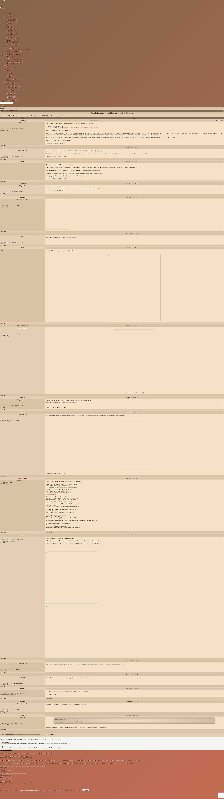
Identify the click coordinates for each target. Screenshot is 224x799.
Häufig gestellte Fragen (6, 770)
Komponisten (10, 24)
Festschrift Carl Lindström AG (15, 43)
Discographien (11, 29)
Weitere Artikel (11, 90)
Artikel (8, 15)
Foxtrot (9, 71)
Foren (5, 12)
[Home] (2, 8)
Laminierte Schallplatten (13, 30)
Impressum (26, 766)
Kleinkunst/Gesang (12, 19)
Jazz (5, 82)
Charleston (10, 73)
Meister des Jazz (11, 87)
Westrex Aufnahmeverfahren (15, 62)
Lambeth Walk (11, 78)
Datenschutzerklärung (6, 778)
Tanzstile (6, 65)
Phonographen (11, 47)
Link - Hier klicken (66, 130)
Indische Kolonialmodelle (14, 51)
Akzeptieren (85, 790)
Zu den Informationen (6, 749)
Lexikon (9, 16)
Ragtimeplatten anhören (13, 86)
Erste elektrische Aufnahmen (15, 61)
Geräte (5, 45)
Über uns (3, 740)
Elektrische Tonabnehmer (14, 64)
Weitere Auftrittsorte (12, 100)
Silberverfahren (11, 31)
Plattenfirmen (7, 26)
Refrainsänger (13, 110)
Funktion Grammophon (13, 57)
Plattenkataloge (11, 37)
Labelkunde (10, 27)
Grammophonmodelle (13, 48)
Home (5, 10)
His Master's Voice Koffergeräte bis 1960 (18, 50)
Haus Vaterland (11, 97)
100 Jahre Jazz (11, 83)
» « (29, 790)
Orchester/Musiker (12, 20)
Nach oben (3, 145)
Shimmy (9, 72)
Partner (2, 780)
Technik (6, 55)
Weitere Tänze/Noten (13, 80)
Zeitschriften (10, 40)
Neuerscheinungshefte (13, 38)
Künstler (6, 17)
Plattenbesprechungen (13, 44)
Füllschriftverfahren (12, 33)
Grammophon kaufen (6, 781)
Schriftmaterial (7, 36)
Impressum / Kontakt (5, 777)
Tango (8, 69)
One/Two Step (11, 68)
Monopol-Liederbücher (13, 79)
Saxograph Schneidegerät (14, 54)
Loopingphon (10, 52)
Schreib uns (4, 745)
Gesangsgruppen (12, 22)
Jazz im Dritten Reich (13, 89)
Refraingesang (11, 23)
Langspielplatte (11, 34)
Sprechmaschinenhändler (14, 41)
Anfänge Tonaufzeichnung (14, 59)
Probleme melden (5, 774)
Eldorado (9, 94)
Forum (9, 13)
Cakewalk (9, 66)
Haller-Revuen (11, 99)
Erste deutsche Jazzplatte (14, 85)
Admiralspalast (11, 93)
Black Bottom (10, 76)
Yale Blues (10, 75)
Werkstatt (9, 58)
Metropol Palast (11, 96)
